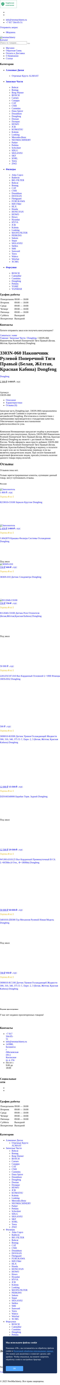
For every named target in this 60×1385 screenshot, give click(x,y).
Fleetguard (16, 198)
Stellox (15, 246)
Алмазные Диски (15, 70)
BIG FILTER (18, 180)
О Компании (12, 56)
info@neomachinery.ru (16, 20)
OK (14, 1368)
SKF (14, 155)
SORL (15, 158)
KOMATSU (17, 129)
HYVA (15, 222)
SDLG (15, 150)
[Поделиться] (50, 3)
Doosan (15, 119)
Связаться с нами (8, 335)
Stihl (14, 248)
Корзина (10, 32)
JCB (14, 127)
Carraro (15, 98)
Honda (15, 209)
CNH (14, 106)
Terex (14, 161)
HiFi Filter (16, 204)
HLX (14, 206)
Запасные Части (14, 81)
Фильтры (11, 169)
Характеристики (14, 402)
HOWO (15, 124)
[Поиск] (29, 43)
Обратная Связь (14, 50)
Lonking (16, 134)
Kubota (15, 132)
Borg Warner (18, 92)
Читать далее (10, 559)
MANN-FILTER (20, 233)
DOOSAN (17, 196)
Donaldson (17, 113)
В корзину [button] (8, 523)
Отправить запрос (9, 27)
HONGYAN (18, 211)
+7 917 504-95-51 (14, 22)
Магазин (10, 48)
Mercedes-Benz (19, 137)
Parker (15, 142)
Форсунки (11, 267)
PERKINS (17, 235)
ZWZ (14, 163)
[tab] (33, 400)
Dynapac (16, 121)
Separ (14, 240)
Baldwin (16, 177)
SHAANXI (17, 153)
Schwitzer (16, 148)
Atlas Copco (17, 175)
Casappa (16, 100)
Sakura (15, 238)
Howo (14, 217)
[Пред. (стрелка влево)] (5, 692)
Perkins (15, 145)
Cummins (16, 108)
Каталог (4, 40)
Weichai (15, 259)
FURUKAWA (18, 201)
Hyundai (16, 219)
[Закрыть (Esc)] (44, 3)
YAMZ (15, 286)
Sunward (16, 251)
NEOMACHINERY (21, 140)
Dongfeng (16, 116)
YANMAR (17, 289)
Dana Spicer (17, 111)
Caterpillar (16, 276)
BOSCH (16, 95)
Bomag (15, 90)
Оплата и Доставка (15, 53)
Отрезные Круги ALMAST (25, 76)
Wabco (15, 256)
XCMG (15, 261)
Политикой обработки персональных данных (34, 1351)
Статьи (9, 58)
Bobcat (15, 87)
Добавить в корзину (30, 388)
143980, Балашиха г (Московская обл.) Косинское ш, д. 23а (12, 1052)
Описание (11, 400)
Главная (4, 338)
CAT (14, 103)
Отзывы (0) (11, 405)
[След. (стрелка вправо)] (55, 692)
